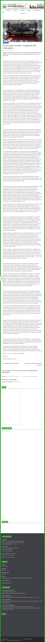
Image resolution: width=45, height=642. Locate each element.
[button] (10, 11)
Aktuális (8, 10)
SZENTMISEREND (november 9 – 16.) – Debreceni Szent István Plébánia (21, 376)
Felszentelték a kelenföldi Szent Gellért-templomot (33, 364)
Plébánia (22, 10)
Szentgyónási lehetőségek (6, 582)
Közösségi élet (37, 10)
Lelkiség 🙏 (23, 13)
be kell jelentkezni (17, 382)
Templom (15, 10)
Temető (29, 10)
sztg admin (11, 50)
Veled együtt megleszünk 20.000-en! (11, 363)
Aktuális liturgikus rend (6, 580)
